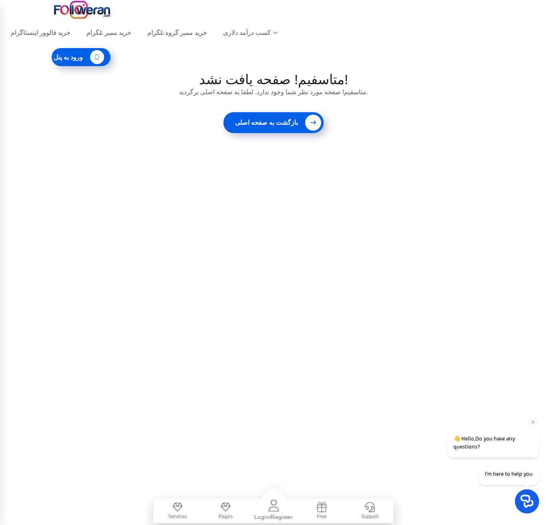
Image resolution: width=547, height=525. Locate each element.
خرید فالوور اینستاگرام (40, 32)
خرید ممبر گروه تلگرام (177, 32)
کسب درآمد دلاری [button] (247, 32)
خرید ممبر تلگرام (108, 32)
